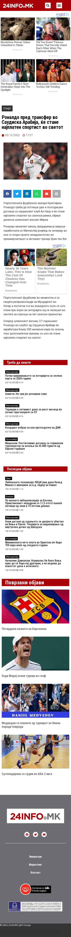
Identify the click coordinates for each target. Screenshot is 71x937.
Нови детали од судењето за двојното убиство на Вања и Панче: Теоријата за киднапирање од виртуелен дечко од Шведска (34, 524)
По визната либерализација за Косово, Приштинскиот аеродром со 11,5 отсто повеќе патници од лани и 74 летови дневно (33, 503)
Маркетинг (35, 864)
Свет (8, 478)
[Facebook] (26, 834)
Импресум (35, 856)
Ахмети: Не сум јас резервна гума (26, 394)
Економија (11, 439)
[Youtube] (44, 834)
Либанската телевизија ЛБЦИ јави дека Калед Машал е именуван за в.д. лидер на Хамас (33, 484)
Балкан (9, 496)
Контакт (35, 872)
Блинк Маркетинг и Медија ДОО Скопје (35, 932)
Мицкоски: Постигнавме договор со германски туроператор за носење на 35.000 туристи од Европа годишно (34, 446)
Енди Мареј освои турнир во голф (24, 676)
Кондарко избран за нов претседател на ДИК (33, 427)
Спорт (7, 108)
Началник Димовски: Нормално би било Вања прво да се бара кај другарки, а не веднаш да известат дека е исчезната (33, 563)
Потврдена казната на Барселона (24, 629)
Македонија (12, 372)
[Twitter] (35, 834)
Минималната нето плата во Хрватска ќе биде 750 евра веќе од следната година (33, 544)
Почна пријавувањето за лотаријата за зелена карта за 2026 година (33, 377)
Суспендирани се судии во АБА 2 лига (27, 774)
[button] (48, 5)
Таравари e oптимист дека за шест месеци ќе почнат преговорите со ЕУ (33, 411)
